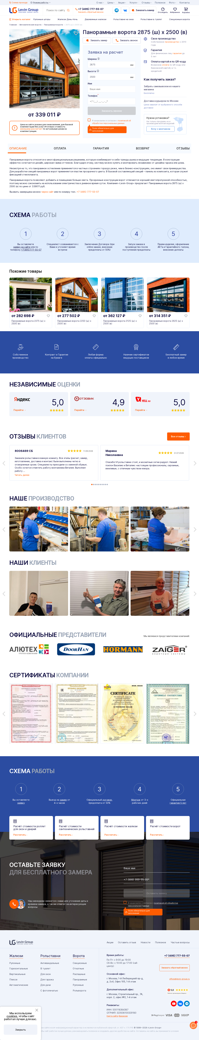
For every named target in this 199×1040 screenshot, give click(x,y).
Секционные (80, 963)
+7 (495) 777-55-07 (91, 9)
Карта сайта (112, 1016)
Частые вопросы (180, 942)
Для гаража (47, 979)
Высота (92, 71)
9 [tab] (105, 484)
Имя (90, 83)
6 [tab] (100, 484)
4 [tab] (97, 484)
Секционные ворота (179, 19)
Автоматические (18, 984)
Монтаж (135, 799)
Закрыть (20, 1029)
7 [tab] (102, 484)
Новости (145, 942)
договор (107, 799)
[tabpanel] (44, 68)
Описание (18, 148)
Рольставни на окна (123, 19)
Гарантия (101, 148)
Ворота (79, 956)
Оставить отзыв (127, 942)
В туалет (45, 968)
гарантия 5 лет (178, 802)
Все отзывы (177, 436)
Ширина (92, 59)
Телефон (93, 95)
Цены (110, 2)
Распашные (79, 974)
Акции (121, 2)
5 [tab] (98, 484)
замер (63, 799)
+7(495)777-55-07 (31, 249)
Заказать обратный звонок (174, 968)
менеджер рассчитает (31, 129)
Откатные (78, 968)
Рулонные (14, 963)
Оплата (60, 148)
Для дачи (45, 984)
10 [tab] (107, 484)
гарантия (177, 53)
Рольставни (50, 956)
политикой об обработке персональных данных (111, 121)
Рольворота (79, 990)
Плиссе (13, 979)
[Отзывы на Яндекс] (178, 991)
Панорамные (80, 979)
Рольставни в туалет (151, 19)
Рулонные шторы (41, 19)
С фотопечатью (49, 990)
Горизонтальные (18, 968)
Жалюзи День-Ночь (68, 19)
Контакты (185, 2)
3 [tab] (95, 484)
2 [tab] (93, 484)
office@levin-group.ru (179, 979)
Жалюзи (16, 956)
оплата (165, 65)
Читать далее (22, 475)
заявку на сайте (21, 247)
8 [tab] (103, 484)
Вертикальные (17, 974)
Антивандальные (49, 963)
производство (172, 42)
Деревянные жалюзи (95, 19)
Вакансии (123, 1016)
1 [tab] (92, 484)
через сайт (47, 191)
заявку (21, 802)
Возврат (143, 148)
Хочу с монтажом (160, 129)
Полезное (160, 2)
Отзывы (183, 148)
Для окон (45, 974)
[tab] (17, 148)
